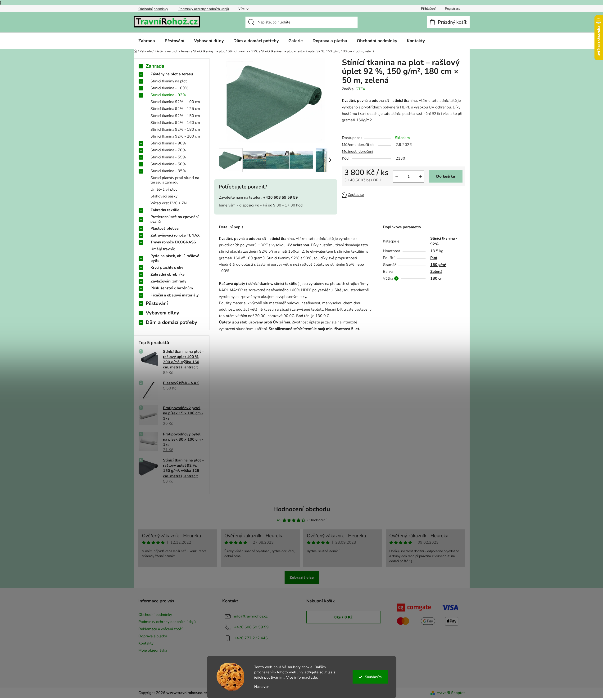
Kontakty (146, 643)
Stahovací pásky (163, 196)
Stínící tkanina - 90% (168, 143)
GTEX (360, 89)
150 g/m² (438, 264)
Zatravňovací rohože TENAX (175, 235)
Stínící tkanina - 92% (168, 95)
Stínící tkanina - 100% (169, 88)
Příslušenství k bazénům (171, 288)
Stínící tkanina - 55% (168, 157)
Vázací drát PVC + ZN (168, 203)
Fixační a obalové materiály (174, 295)
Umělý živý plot (163, 189)
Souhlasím (373, 677)
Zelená (436, 271)
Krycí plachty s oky (166, 267)
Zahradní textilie (164, 210)
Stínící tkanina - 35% (168, 171)
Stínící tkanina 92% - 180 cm (175, 129)
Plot (433, 257)
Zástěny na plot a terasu (171, 74)
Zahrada (155, 66)
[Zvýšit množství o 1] (420, 176)
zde (314, 677)
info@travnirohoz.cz (250, 616)
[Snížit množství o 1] (396, 176)
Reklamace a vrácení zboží (160, 629)
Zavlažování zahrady (168, 281)
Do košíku (445, 176)
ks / (343, 617)
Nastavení (262, 687)
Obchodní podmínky (153, 9)
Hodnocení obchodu (301, 509)
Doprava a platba (152, 636)
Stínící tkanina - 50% (168, 164)
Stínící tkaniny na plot (168, 81)
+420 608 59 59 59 (251, 627)
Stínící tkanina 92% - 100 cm (175, 101)
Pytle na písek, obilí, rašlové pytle (174, 258)
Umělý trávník (162, 249)
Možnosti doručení (357, 151)
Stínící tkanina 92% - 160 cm (175, 122)
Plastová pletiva (164, 228)
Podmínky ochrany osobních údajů (203, 9)
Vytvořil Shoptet (451, 692)
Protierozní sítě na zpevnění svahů (174, 219)
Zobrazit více (302, 577)
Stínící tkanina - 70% (168, 150)
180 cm (437, 278)
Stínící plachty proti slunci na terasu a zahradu (174, 180)
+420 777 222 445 (251, 638)
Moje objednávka (152, 650)
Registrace (452, 8)
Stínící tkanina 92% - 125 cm (175, 108)
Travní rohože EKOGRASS (173, 242)
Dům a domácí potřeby (171, 322)
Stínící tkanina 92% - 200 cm (175, 136)
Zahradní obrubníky (167, 274)
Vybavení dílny (162, 312)
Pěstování (157, 303)
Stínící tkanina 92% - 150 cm (175, 115)
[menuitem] (147, 41)
